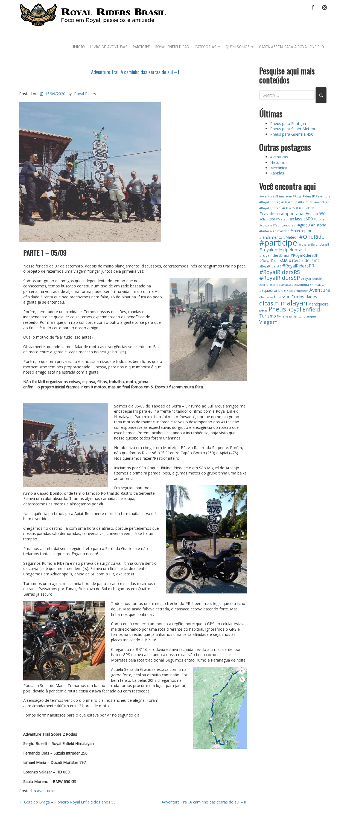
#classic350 (315, 213)
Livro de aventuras (108, 47)
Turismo (267, 316)
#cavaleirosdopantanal (281, 214)
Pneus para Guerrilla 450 (291, 134)
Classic (282, 296)
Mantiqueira (318, 304)
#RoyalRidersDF (304, 255)
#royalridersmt (304, 260)
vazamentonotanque (300, 316)
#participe (278, 242)
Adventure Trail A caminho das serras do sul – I (135, 71)
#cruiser (320, 219)
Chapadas (266, 297)
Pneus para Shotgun (288, 123)
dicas (266, 303)
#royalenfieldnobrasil (313, 244)
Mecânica (278, 167)
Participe (141, 47)
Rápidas (277, 173)
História (277, 162)
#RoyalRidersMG (273, 260)
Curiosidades (304, 297)
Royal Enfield (303, 309)
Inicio (79, 47)
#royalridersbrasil (274, 255)
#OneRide (312, 236)
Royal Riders (85, 93)
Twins (280, 316)
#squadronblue (272, 290)
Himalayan (290, 302)
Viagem (268, 321)
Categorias (206, 47)
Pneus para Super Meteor (293, 128)
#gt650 (304, 225)
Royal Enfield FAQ (172, 47)
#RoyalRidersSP (279, 277)
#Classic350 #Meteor (274, 219)
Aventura (319, 290)
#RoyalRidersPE (270, 266)
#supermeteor (297, 291)
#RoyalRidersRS (279, 272)
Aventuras (46, 790)
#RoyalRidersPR (298, 266)
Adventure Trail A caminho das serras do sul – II (206, 802)
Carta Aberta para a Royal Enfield (291, 47)
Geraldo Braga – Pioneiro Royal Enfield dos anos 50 (67, 802)
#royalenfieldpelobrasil (282, 250)
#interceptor (300, 230)
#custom (265, 225)
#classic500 (301, 219)
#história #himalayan (274, 231)
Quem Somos (238, 47)
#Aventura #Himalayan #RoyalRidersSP (287, 196)
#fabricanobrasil (284, 225)
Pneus (277, 309)
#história (318, 225)
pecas (263, 310)
